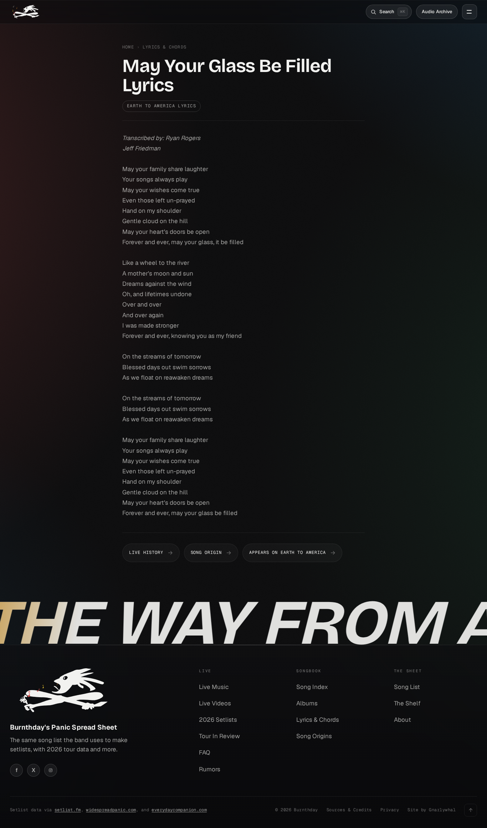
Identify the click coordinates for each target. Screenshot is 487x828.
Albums (307, 703)
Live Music (214, 687)
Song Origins (314, 736)
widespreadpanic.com (111, 810)
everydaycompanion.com (179, 810)
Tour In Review (219, 736)
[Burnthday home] (25, 12)
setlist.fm (68, 810)
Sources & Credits (349, 810)
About (402, 720)
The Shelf (407, 703)
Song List (407, 687)
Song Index (312, 687)
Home (128, 47)
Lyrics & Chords (164, 47)
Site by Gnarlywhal (431, 810)
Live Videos (215, 703)
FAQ (204, 752)
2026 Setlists (218, 720)
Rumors (209, 769)
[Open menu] (469, 11)
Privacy (389, 810)
